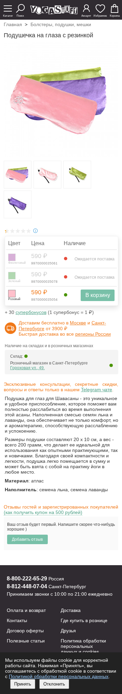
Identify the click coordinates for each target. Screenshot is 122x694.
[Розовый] (12, 293)
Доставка (71, 610)
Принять (22, 684)
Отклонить (54, 684)
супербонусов (31, 312)
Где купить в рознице (84, 620)
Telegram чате (96, 389)
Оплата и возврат (26, 610)
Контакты (17, 620)
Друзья (68, 630)
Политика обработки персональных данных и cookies (83, 646)
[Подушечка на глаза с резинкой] (17, 186)
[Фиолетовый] (12, 257)
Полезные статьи (26, 640)
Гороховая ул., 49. (27, 367)
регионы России (93, 334)
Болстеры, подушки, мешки (60, 24)
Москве (78, 322)
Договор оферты (25, 630)
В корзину (97, 295)
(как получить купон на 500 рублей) (43, 512)
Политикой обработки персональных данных (58, 676)
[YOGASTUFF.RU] (54, 12)
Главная (13, 24)
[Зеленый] (12, 275)
